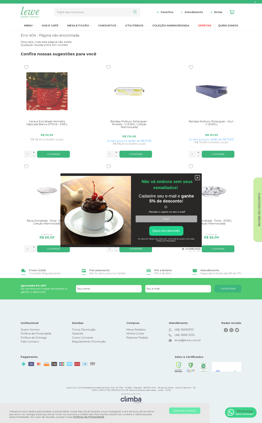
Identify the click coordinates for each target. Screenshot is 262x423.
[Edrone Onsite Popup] (131, 211)
